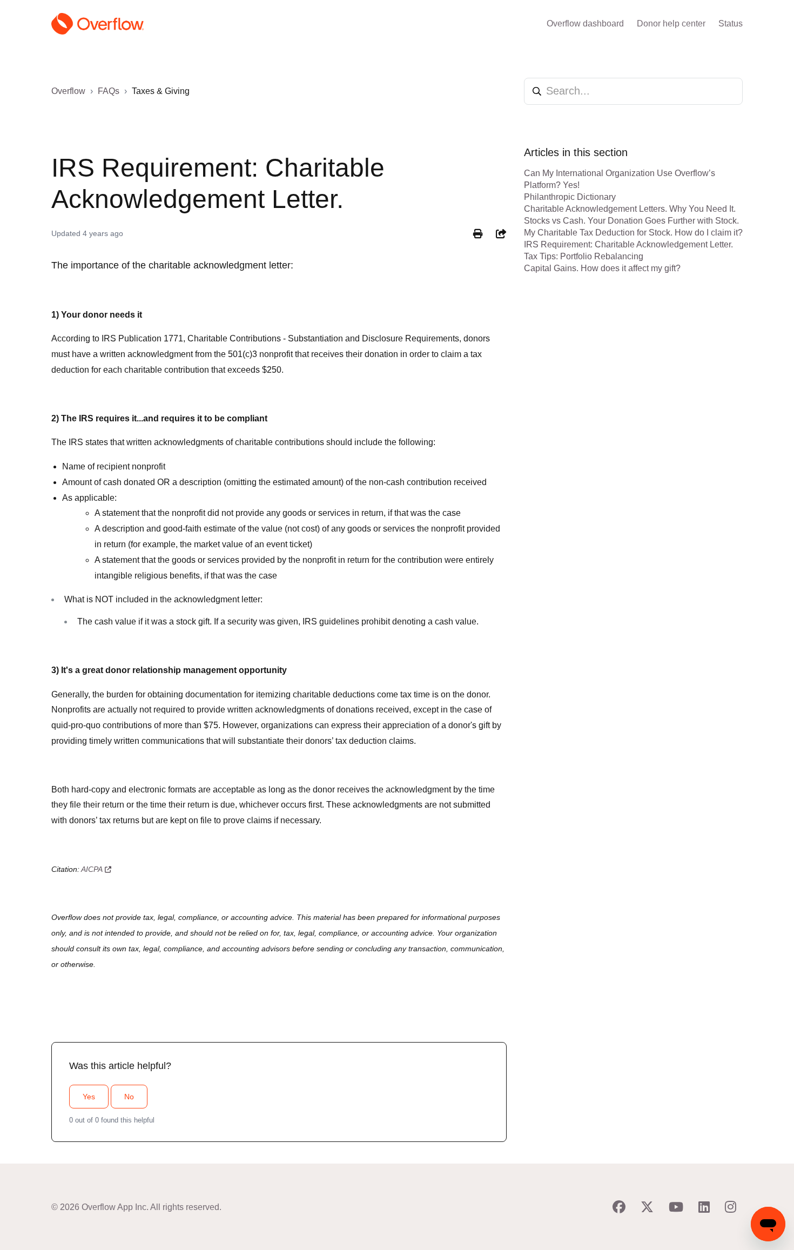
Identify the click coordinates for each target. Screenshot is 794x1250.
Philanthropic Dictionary (570, 196)
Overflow (68, 91)
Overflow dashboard (585, 23)
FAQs (108, 91)
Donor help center (671, 23)
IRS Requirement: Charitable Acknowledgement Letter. (628, 244)
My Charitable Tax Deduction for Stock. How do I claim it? (633, 232)
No (129, 1096)
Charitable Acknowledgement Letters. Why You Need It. (630, 208)
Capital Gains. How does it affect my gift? (602, 268)
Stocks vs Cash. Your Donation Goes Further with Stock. (631, 220)
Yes (89, 1096)
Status (730, 23)
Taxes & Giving (161, 91)
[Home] (97, 24)
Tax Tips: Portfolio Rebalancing (583, 256)
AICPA (92, 869)
